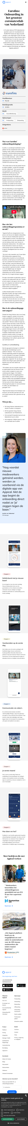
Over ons (4, 1000)
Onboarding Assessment (17, 1010)
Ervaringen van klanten (6, 1004)
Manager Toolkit (6, 1038)
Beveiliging (5, 1048)
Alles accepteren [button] (7, 1119)
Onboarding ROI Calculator (6, 1013)
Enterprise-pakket (18, 1021)
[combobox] (26, 1095)
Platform (4, 1030)
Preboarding (17, 999)
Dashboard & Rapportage (5, 1041)
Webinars (4, 1070)
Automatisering (6, 1045)
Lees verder (9, 1107)
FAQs (15, 1035)
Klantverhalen (5, 1067)
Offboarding (17, 1007)
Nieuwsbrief (5, 1064)
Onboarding (17, 1001)
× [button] (26, 1096)
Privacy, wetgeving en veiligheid (18, 1038)
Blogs (3, 1061)
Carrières (16, 1029)
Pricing (4, 1032)
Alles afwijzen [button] (21, 1119)
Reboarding (17, 1004)
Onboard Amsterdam (7, 1073)
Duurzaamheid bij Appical (6, 1008)
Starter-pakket (17, 1014)
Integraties (5, 1035)
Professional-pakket (17, 1017)
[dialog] (14, 1109)
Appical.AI (4, 1050)
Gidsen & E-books (6, 1059)
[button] (26, 2)
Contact (16, 1032)
